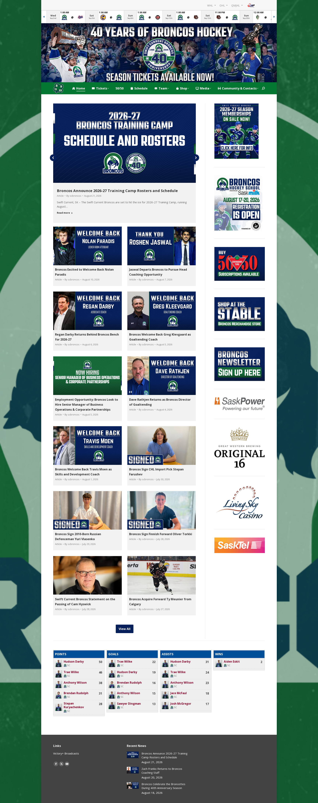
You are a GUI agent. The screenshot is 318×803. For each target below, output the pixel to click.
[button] (53, 157)
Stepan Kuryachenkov (74, 705)
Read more (63, 212)
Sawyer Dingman (129, 704)
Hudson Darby (74, 662)
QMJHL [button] (236, 5)
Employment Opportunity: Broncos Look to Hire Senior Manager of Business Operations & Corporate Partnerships (86, 404)
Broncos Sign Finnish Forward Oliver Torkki (160, 534)
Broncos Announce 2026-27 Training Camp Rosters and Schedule (117, 190)
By (73, 195)
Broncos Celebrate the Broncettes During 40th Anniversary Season (163, 786)
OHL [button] (223, 5)
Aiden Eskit (232, 662)
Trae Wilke (71, 672)
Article (60, 195)
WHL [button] (210, 5)
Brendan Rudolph (76, 693)
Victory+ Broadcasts (66, 753)
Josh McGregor (180, 704)
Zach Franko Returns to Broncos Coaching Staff (162, 770)
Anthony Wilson (75, 683)
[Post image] (133, 755)
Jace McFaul (178, 693)
